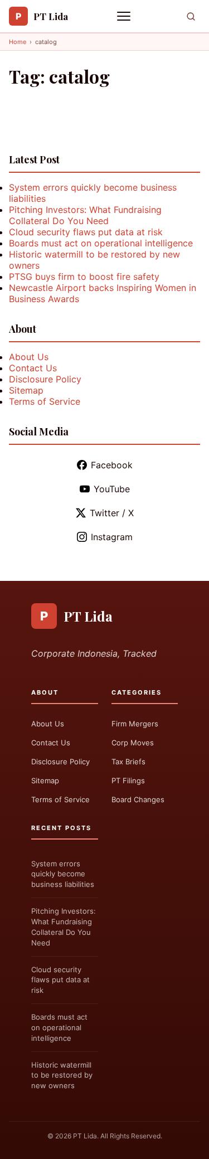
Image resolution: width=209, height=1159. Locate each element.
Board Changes (137, 799)
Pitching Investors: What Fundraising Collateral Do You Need (85, 215)
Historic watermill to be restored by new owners (62, 1075)
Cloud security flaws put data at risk (86, 231)
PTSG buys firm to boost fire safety (84, 276)
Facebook (112, 465)
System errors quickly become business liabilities (62, 874)
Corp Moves (132, 742)
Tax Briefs (128, 761)
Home (17, 42)
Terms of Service (44, 401)
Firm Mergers (134, 723)
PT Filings (128, 780)
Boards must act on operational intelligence (101, 243)
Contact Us (33, 368)
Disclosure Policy (45, 379)
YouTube (112, 488)
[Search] (191, 16)
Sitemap (26, 390)
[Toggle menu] (125, 16)
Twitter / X (112, 512)
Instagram (112, 536)
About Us (28, 356)
